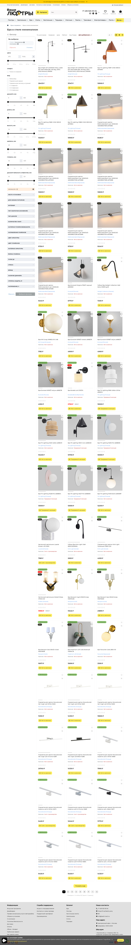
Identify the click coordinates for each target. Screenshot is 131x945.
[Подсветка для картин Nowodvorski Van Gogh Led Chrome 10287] (50, 739)
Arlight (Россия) (43, 74)
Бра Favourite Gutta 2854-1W (106, 649)
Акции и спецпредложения (45, 908)
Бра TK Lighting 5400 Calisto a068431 (50, 443)
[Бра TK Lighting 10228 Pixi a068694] (50, 478)
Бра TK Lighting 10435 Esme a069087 (109, 494)
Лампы (77, 20)
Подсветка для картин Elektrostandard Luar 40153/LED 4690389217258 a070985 (78, 232)
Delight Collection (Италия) (105, 291)
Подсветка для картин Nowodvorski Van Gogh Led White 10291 (80, 703)
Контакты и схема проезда (43, 5)
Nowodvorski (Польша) (45, 706)
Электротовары (100, 20)
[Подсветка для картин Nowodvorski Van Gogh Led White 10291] (80, 686)
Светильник (21, 20)
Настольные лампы (72, 913)
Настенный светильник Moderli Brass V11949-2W (50, 598)
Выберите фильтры (25, 294)
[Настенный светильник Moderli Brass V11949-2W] (50, 581)
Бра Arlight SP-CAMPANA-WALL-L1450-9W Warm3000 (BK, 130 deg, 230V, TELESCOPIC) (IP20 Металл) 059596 (80, 69)
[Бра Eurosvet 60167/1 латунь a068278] (50, 374)
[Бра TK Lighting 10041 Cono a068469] (80, 427)
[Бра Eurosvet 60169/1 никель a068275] (80, 323)
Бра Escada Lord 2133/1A (75, 390)
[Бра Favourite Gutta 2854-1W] (110, 634)
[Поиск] (76, 12)
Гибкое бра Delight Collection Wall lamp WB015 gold (108, 286)
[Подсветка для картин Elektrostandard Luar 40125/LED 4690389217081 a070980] (110, 106)
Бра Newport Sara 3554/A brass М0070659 (107, 598)
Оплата (63, 5)
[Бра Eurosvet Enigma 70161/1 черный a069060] (80, 269)
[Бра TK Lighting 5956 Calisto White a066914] (110, 374)
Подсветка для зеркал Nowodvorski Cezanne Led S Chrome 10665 (50, 861)
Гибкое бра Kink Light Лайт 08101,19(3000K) (77, 545)
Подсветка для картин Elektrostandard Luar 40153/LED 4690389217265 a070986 (48, 232)
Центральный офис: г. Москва (107, 923)
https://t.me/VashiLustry (105, 911)
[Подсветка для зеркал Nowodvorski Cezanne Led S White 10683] (110, 739)
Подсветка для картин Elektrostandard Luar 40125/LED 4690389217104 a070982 (107, 232)
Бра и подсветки (16, 25)
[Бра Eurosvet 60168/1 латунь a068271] (110, 323)
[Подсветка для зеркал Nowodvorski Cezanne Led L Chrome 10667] (110, 844)
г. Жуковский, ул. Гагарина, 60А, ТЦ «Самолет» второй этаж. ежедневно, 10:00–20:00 (109, 934)
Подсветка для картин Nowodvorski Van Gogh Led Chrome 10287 (50, 755)
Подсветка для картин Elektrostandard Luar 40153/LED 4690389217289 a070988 (107, 178)
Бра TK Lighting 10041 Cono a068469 (79, 443)
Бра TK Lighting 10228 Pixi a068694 (49, 494)
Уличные (68, 20)
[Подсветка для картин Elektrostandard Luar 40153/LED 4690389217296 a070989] (80, 160)
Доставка (32, 5)
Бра (30, 20)
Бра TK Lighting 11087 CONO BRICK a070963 (108, 68)
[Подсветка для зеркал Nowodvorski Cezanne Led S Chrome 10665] (50, 844)
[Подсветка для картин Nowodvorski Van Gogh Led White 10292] (50, 686)
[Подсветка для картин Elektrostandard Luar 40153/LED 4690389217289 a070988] (110, 160)
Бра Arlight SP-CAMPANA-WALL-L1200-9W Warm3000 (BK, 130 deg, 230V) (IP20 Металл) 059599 (50, 69)
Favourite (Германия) (103, 654)
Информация (12, 905)
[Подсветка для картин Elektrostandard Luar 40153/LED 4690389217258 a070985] (80, 215)
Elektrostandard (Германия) (105, 128)
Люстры (11, 20)
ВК (99, 913)
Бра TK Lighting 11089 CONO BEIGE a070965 (49, 123)
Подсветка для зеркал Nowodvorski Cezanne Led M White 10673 (50, 808)
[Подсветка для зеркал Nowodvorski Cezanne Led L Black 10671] (110, 791)
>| (96, 892)
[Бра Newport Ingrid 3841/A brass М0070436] (80, 581)
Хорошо (120, 940)
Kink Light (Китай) (73, 549)
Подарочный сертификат (45, 913)
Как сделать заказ (13, 934)
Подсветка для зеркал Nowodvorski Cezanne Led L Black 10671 (109, 808)
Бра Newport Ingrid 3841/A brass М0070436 (78, 598)
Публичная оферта (13, 932)
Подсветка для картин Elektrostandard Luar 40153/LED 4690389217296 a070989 (78, 178)
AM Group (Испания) (44, 342)
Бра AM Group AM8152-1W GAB (48, 339)
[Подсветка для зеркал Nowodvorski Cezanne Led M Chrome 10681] (80, 791)
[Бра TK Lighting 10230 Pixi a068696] (110, 427)
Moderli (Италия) (43, 601)
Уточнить (30, 47)
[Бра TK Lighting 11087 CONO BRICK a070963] (110, 52)
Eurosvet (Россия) (73, 291)
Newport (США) (72, 601)
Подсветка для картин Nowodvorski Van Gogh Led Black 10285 (80, 755)
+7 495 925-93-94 (89, 11)
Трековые (87, 20)
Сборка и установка (72, 5)
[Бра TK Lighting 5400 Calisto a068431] (50, 427)
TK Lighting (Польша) (103, 74)
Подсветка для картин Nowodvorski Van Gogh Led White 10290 (109, 703)
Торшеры (58, 20)
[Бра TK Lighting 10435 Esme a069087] (110, 478)
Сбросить (13, 47)
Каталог (69, 905)
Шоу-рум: (100, 929)
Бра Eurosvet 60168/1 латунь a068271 (109, 339)
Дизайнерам (24, 5)
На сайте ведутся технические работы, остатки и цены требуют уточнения (64, 1)
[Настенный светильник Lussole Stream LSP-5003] (50, 528)
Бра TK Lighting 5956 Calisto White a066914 (108, 391)
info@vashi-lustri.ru (104, 916)
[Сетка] (116, 34)
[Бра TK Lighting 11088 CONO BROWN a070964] (80, 106)
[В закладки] (62, 40)
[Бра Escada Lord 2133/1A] (80, 374)
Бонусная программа (13, 5)
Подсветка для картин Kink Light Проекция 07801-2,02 (108, 545)
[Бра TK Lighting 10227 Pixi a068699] (80, 478)
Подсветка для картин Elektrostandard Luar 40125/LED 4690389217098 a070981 (48, 287)
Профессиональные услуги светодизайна (20, 913)
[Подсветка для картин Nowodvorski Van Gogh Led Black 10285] (80, 739)
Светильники (70, 916)
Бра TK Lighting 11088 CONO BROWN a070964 (80, 123)
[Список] (119, 34)
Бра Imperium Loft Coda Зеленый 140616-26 (79, 650)
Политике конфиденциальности (17, 941)
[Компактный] (122, 34)
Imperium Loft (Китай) (74, 654)
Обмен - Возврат (12, 929)
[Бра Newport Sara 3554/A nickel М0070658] (50, 634)
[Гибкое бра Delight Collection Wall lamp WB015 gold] (110, 269)
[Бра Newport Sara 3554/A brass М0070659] (110, 581)
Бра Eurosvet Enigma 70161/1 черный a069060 (80, 286)
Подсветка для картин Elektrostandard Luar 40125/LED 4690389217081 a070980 (107, 124)
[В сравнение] (62, 44)
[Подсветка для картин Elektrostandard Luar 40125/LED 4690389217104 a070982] (110, 215)
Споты (37, 20)
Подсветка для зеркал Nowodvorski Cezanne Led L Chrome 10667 (109, 861)
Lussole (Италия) (43, 549)
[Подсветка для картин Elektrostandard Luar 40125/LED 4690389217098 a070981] (50, 269)
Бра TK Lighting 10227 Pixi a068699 (79, 494)
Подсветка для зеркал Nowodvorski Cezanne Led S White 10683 (109, 755)
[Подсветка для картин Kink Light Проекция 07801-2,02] (110, 528)
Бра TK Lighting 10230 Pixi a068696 (108, 443)
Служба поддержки (45, 905)
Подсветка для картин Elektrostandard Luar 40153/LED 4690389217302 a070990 (48, 178)
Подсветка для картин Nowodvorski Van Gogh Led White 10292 (50, 703)
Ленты (111, 20)
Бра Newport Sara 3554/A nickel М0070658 (48, 650)
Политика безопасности (15, 921)
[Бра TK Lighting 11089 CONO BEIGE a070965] (50, 106)
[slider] (8, 61)
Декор (119, 20)
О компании (56, 5)
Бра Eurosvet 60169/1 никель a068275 (80, 339)
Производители (42, 916)
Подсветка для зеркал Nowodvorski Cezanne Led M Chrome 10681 (79, 808)
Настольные (47, 20)
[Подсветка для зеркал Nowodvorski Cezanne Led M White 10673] (50, 791)
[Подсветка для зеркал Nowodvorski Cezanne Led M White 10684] (80, 844)
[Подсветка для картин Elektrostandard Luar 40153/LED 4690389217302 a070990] (50, 160)
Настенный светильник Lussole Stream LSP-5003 (48, 545)
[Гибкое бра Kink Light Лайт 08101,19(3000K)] (80, 528)
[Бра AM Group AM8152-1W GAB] (50, 323)
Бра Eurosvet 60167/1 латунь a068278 (50, 390)
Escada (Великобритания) (76, 394)
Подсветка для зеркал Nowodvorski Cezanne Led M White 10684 (79, 861)
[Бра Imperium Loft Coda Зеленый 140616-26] (80, 634)
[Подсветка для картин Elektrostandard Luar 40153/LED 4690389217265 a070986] (50, 215)
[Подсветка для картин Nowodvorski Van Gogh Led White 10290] (110, 686)
